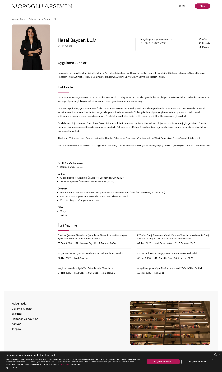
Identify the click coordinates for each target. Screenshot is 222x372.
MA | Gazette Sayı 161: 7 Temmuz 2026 (95, 243)
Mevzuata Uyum (187, 73)
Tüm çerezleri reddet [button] (197, 362)
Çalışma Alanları (22, 309)
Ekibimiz (32, 19)
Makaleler (159, 272)
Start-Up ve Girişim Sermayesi (133, 76)
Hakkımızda (19, 303)
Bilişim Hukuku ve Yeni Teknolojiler (103, 73)
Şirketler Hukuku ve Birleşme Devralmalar (96, 76)
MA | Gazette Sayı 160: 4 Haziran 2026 (173, 258)
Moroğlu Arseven (19, 19)
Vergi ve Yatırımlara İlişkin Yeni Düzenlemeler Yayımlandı (85, 268)
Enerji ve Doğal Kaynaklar (134, 73)
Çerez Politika (65, 364)
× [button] (219, 355)
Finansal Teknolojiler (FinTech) (163, 73)
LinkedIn (206, 43)
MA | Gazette (81, 258)
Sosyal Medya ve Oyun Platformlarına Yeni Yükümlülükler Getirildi (90, 253)
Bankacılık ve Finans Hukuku (72, 73)
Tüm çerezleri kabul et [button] (163, 362)
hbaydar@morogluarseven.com (156, 39)
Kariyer (16, 324)
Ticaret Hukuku (157, 76)
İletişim (16, 329)
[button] (202, 6)
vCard (205, 39)
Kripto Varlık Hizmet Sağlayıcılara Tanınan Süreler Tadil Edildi (167, 253)
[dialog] (111, 361)
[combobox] (215, 354)
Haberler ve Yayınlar (25, 319)
